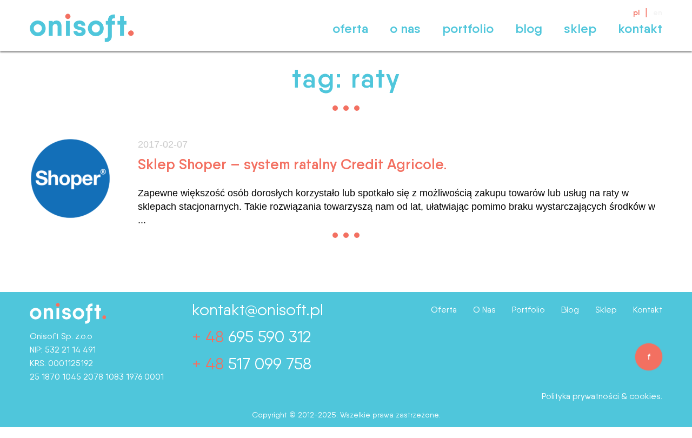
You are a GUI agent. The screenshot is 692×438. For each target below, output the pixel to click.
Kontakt (640, 28)
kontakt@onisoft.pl (257, 309)
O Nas (405, 28)
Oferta (350, 28)
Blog (528, 28)
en (657, 12)
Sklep (580, 28)
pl (636, 12)
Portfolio (468, 28)
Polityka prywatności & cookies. (602, 396)
